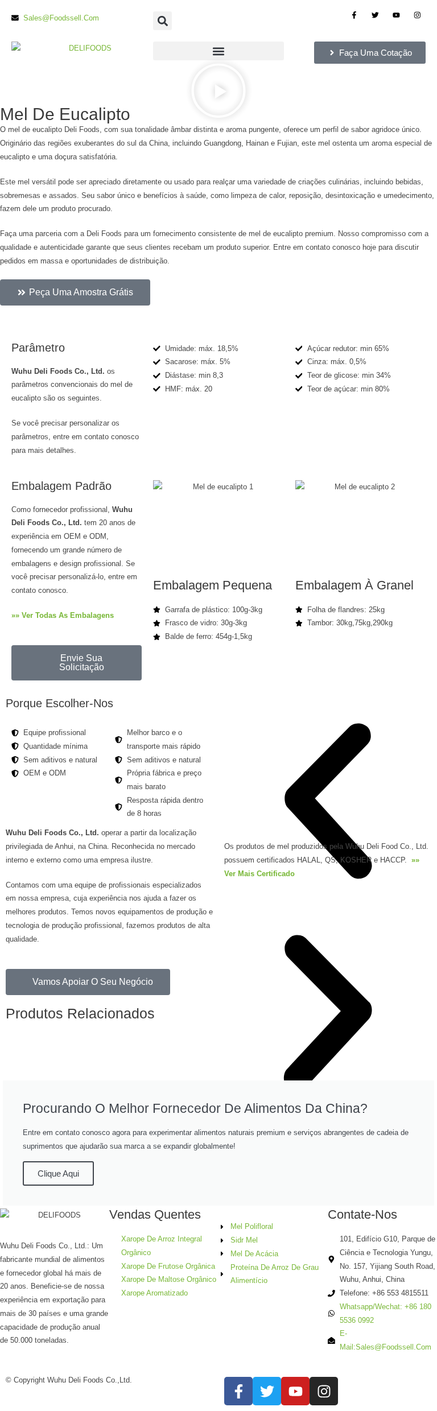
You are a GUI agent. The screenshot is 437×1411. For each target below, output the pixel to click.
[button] (162, 20)
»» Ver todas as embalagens (63, 615)
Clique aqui (58, 1173)
